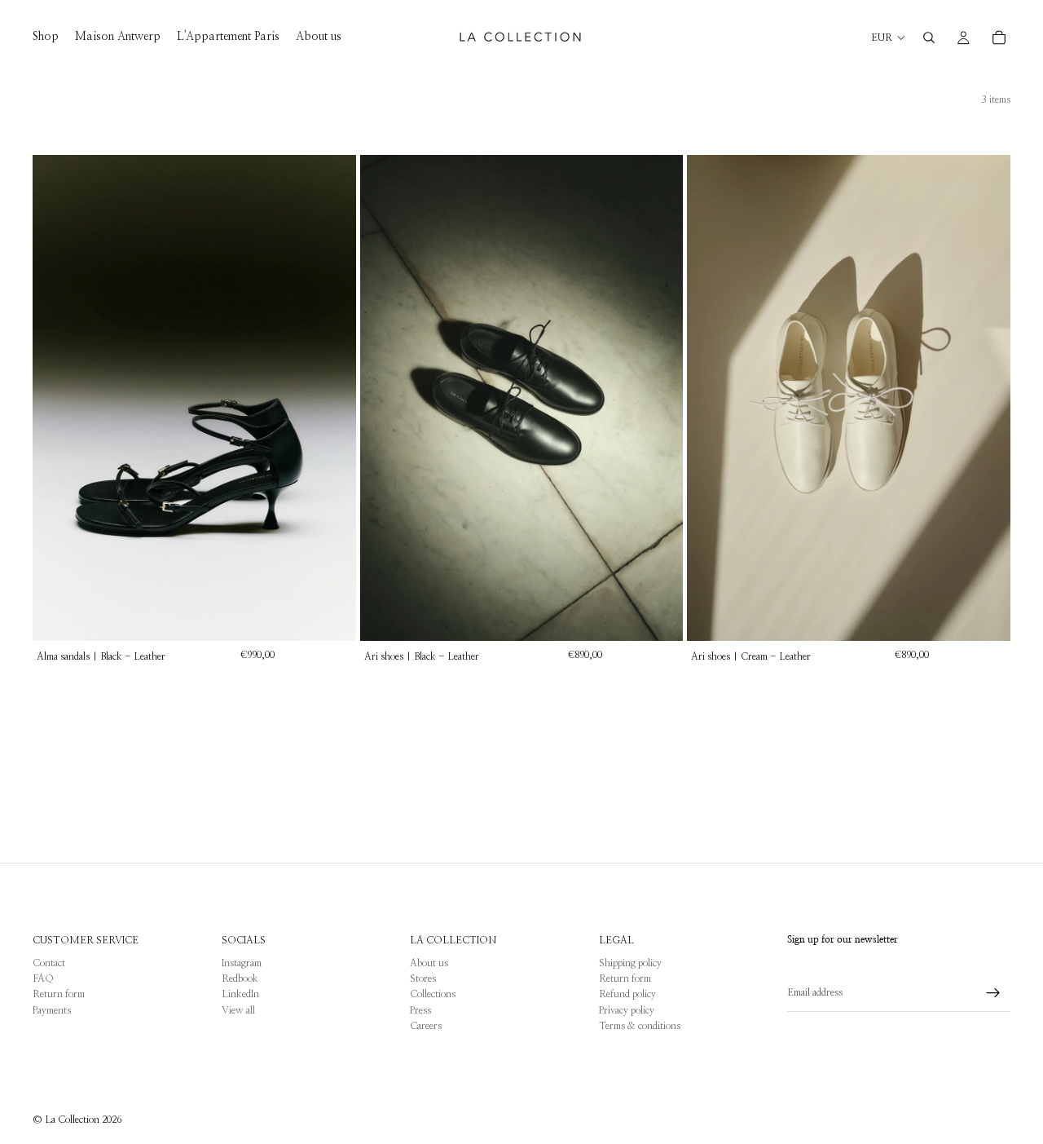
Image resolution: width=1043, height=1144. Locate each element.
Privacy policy (626, 1010)
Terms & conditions (639, 1026)
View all (238, 1010)
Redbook (240, 978)
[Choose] (330, 615)
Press (420, 1010)
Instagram (242, 963)
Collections (432, 994)
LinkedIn (240, 994)
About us (429, 963)
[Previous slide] (57, 398)
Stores (423, 978)
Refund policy (627, 994)
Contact (49, 963)
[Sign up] (993, 993)
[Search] (929, 37)
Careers (426, 1026)
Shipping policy (630, 963)
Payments (52, 1010)
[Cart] (999, 37)
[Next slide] (331, 398)
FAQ (43, 978)
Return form (59, 994)
